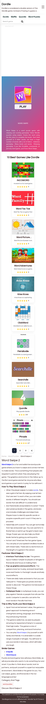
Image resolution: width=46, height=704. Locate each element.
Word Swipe (22, 632)
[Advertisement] (23, 50)
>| (31, 450)
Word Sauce (11, 655)
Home (4, 456)
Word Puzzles (13, 456)
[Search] (22, 21)
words (35, 490)
